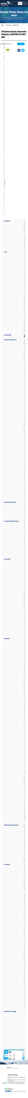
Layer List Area (23, 1059)
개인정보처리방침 (13, 1075)
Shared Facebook (19, 50)
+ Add (21, 44)
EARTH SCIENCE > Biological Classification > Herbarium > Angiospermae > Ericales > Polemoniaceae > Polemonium (24, 419)
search (20, 3)
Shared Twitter (23, 50)
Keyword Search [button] (17, 25)
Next (25, 1068)
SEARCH (11, 3)
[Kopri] (13, 1068)
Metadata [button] (8, 25)
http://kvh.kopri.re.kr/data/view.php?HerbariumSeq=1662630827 (24, 771)
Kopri (13, 1068)
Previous (2, 1068)
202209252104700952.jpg (24, 842)
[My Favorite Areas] (5, 1059)
